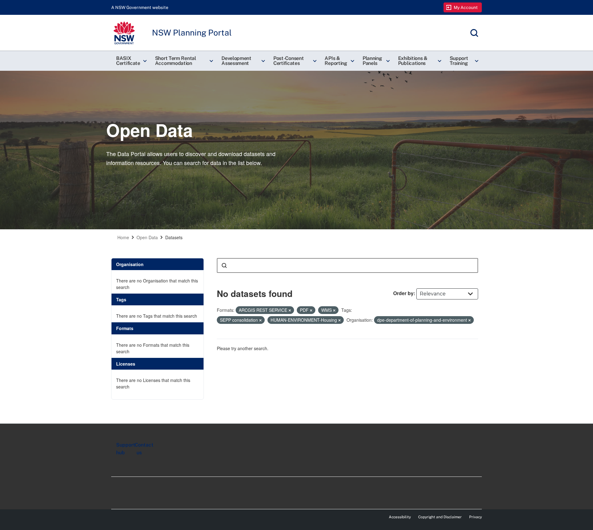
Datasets (174, 237)
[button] (130, 61)
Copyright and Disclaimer (440, 517)
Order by (403, 293)
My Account (466, 7)
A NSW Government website (139, 7)
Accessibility (400, 517)
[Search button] (224, 265)
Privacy (475, 517)
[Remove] (289, 310)
